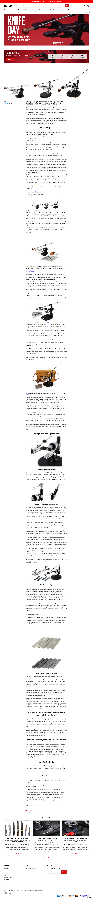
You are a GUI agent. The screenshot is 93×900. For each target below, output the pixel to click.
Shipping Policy (23, 890)
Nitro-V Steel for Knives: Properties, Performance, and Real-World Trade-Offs (75, 840)
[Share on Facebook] (5, 103)
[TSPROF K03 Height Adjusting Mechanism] (46, 492)
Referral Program (38, 890)
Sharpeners (6, 10)
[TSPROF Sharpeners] (46, 203)
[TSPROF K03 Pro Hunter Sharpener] (46, 573)
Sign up (64, 872)
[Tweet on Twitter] (7, 103)
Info (58, 10)
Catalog (35, 10)
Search (5, 890)
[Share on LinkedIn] (9, 103)
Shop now (10, 59)
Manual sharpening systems (33, 191)
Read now (17, 853)
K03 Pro (38, 410)
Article (30, 805)
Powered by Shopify (7, 893)
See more (46, 857)
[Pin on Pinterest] (11, 103)
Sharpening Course (43, 10)
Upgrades (27, 10)
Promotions (52, 10)
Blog (34, 805)
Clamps (14, 10)
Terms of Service (31, 890)
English (85, 891)
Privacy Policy (10, 890)
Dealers (64, 10)
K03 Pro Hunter (29, 395)
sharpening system (38, 107)
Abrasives (20, 10)
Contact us (70, 10)
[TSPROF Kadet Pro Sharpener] (46, 311)
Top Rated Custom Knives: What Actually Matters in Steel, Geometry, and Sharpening (17, 840)
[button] (88, 13)
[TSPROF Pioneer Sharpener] (46, 249)
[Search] (67, 5)
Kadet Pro (32, 410)
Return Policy (16, 890)
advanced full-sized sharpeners (39, 196)
